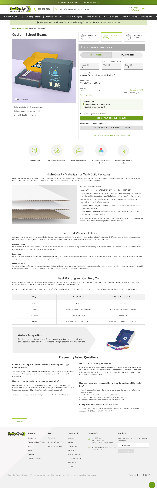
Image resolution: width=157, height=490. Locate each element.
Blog (29, 446)
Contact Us (52, 438)
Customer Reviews (34, 458)
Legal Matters (72, 462)
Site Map (71, 466)
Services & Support (149, 16)
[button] (56, 9)
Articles (30, 450)
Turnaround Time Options (36, 442)
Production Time (88, 101)
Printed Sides (84, 80)
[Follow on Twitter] (140, 475)
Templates (31, 454)
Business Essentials (54, 16)
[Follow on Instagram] (143, 475)
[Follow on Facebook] (138, 475)
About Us (71, 438)
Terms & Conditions (74, 454)
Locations (71, 442)
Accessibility (72, 450)
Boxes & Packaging (74, 16)
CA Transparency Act (75, 458)
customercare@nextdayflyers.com (104, 447)
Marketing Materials (33, 16)
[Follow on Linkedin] (146, 475)
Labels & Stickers (93, 16)
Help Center (32, 438)
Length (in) (85, 64)
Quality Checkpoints (55, 446)
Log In (136, 7)
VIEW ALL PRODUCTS (12, 16)
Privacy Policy (72, 446)
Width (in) (106, 64)
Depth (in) (128, 64)
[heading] (78, 174)
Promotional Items (129, 16)
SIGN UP (126, 451)
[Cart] (143, 9)
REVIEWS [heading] (19, 422)
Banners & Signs (111, 16)
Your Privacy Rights (48, 475)
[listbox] (111, 75)
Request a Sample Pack (56, 442)
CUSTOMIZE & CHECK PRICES (99, 47)
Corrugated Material (87, 72)
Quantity (83, 88)
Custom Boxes (23, 28)
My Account (135, 10)
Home (14, 28)
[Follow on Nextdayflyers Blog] (149, 475)
